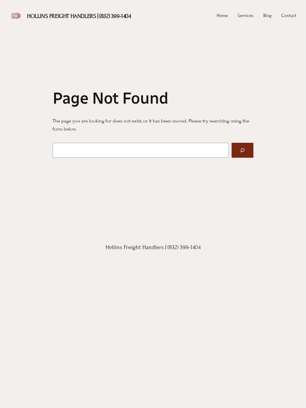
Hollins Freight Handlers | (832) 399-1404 (79, 16)
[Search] (242, 150)
